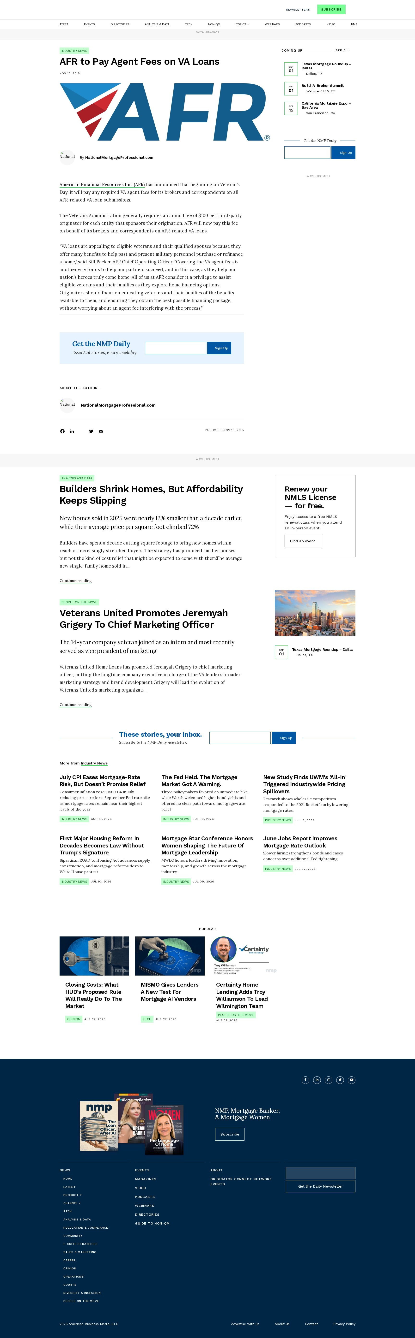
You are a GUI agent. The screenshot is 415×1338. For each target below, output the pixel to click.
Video (331, 24)
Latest (63, 24)
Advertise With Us (245, 1324)
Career (69, 1260)
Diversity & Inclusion (82, 1293)
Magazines (145, 1179)
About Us (282, 1324)
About (216, 1170)
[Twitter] (91, 431)
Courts (70, 1284)
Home (67, 1178)
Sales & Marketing (80, 1252)
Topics (241, 24)
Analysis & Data (157, 24)
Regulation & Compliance (85, 1227)
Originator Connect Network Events (241, 1181)
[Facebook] (62, 431)
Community (72, 1235)
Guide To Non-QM (152, 1223)
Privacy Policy (344, 1324)
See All (343, 50)
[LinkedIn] (72, 431)
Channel (71, 1203)
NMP (354, 24)
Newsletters (298, 9)
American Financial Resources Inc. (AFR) (102, 184)
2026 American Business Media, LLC (89, 1324)
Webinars (272, 24)
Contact (311, 1324)
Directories (120, 24)
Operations (73, 1276)
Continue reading (76, 580)
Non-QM (214, 24)
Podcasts (303, 24)
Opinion (73, 1019)
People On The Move (79, 602)
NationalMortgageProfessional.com (119, 157)
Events (89, 24)
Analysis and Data (76, 478)
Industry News (74, 51)
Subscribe (331, 9)
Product (71, 1195)
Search (351, 10)
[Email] (101, 431)
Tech (188, 24)
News (65, 1170)
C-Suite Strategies (80, 1244)
